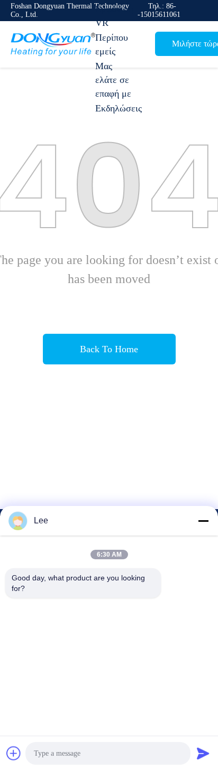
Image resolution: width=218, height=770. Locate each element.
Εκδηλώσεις (118, 108)
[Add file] (13, 753)
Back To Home (109, 349)
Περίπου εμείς (111, 44)
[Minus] (203, 520)
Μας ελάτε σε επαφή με (113, 80)
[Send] (203, 753)
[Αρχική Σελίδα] (53, 44)
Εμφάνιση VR (114, 16)
